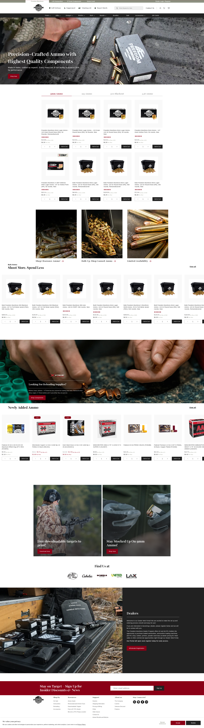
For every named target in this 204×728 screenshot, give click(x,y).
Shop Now (13, 76)
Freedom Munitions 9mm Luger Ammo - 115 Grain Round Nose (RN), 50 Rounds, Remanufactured (54, 132)
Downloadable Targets (74, 706)
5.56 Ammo (147, 93)
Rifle (57, 15)
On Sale (55, 701)
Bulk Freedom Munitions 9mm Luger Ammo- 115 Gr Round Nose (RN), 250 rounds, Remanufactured (85, 184)
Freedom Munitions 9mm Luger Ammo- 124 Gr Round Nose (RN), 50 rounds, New (117, 132)
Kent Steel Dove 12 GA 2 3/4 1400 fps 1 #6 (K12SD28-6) (76, 446)
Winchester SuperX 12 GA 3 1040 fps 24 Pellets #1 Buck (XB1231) (46, 446)
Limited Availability (137, 261)
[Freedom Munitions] (38, 7)
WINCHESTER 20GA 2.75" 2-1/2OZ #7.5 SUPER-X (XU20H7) (107, 446)
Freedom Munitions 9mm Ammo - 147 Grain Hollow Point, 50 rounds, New (147, 131)
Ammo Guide (71, 701)
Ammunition (56, 703)
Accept (178, 723)
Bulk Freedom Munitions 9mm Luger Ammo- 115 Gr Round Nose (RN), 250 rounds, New (148, 184)
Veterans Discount (120, 706)
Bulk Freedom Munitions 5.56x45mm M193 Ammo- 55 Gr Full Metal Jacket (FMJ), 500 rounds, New (136, 307)
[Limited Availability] (147, 234)
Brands (102, 15)
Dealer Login (160, 1)
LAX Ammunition (57, 1)
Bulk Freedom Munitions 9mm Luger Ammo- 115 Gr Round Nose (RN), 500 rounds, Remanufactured (117, 184)
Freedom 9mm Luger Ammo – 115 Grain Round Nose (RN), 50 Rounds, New (86, 131)
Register (168, 1)
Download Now (45, 551)
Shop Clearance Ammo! (48, 261)
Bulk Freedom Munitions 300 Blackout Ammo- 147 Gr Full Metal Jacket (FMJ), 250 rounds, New (45, 307)
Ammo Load (91, 1)
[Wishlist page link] (169, 8)
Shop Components (37, 397)
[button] (164, 8)
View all (193, 266)
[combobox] (130, 8)
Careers (117, 703)
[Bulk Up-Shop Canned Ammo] (102, 234)
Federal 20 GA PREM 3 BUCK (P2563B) (137, 445)
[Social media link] (135, 702)
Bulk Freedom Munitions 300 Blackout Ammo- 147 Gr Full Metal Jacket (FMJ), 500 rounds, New (15, 307)
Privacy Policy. (81, 724)
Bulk (91, 15)
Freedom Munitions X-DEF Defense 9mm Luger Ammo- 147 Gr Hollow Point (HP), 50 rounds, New (55, 184)
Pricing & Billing (97, 706)
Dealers (95, 701)
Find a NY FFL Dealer (74, 709)
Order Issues (96, 712)
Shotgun (68, 15)
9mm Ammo (56, 93)
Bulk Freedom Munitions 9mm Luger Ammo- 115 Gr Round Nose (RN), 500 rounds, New (106, 307)
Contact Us (96, 714)
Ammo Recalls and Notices (100, 717)
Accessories (139, 15)
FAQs (94, 709)
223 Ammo (87, 93)
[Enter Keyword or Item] (117, 8)
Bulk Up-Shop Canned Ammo (97, 261)
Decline (193, 723)
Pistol (47, 15)
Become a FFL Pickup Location (77, 712)
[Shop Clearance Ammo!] (56, 234)
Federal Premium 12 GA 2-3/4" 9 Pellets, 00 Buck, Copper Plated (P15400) (168, 446)
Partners (117, 709)
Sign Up (159, 688)
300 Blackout (117, 93)
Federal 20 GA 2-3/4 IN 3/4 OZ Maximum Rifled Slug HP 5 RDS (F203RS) (13, 447)
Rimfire (80, 15)
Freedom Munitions (37, 1)
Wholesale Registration (136, 648)
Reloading (56, 706)
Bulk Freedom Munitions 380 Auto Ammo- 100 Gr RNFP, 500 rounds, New (76, 306)
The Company (119, 701)
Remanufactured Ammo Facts (76, 703)
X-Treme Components (74, 1)
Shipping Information (99, 703)
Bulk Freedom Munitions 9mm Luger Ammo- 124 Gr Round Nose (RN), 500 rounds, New (167, 307)
